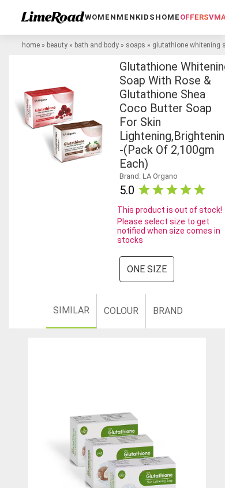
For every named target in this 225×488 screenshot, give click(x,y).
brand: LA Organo (148, 176)
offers (194, 17)
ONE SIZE (147, 269)
